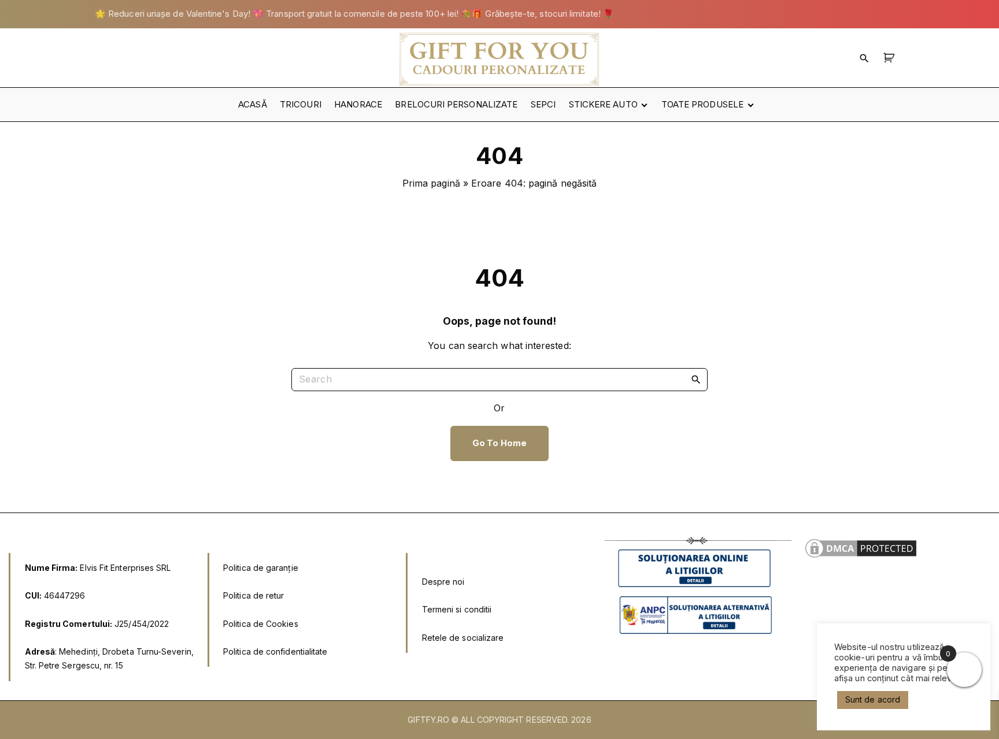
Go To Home (499, 443)
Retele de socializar (460, 638)
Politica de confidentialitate (275, 651)
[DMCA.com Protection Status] (861, 557)
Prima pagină (431, 183)
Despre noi (443, 581)
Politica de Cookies (260, 624)
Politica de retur (253, 595)
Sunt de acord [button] (872, 699)
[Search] (696, 379)
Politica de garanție (260, 568)
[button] (891, 57)
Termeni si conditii (457, 609)
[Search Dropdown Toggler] (864, 57)
